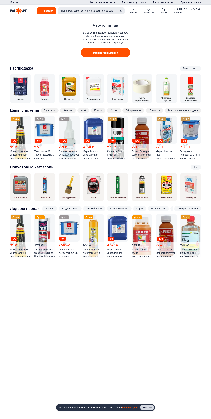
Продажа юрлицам (191, 2)
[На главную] (18, 11)
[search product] (121, 10)
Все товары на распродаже (183, 110)
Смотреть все (190, 68)
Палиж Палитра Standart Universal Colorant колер (141, 154)
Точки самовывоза (163, 2)
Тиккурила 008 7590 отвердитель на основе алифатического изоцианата (44, 155)
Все (196, 167)
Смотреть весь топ (188, 208)
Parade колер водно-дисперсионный (140, 252)
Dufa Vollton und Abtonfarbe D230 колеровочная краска (92, 253)
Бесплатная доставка (134, 2)
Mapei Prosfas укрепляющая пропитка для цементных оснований (90, 155)
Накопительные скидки (102, 2)
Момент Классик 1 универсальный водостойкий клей (20, 154)
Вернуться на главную (105, 52)
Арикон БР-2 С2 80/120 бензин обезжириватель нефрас (189, 253)
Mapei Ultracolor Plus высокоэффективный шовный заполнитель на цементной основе (166, 155)
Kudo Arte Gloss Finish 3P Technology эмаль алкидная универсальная (116, 155)
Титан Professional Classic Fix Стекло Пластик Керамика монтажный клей (44, 253)
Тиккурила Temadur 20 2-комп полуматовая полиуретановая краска (190, 155)
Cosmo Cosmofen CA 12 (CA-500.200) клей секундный (69, 154)
